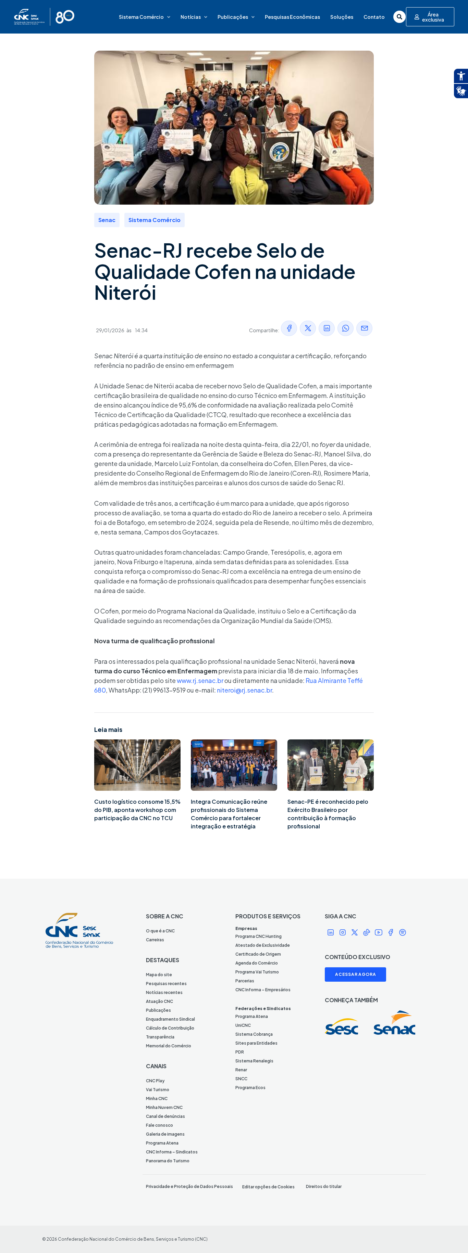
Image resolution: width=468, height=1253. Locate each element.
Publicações (233, 17)
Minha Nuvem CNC (164, 1107)
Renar (241, 1069)
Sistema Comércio (141, 17)
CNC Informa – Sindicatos (172, 1151)
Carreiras (155, 939)
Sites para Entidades (256, 1043)
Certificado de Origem (258, 954)
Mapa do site (159, 974)
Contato (374, 17)
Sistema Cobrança (254, 1034)
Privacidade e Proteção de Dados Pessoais (189, 1186)
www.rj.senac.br (200, 680)
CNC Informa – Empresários (263, 989)
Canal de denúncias (165, 1116)
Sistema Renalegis (254, 1060)
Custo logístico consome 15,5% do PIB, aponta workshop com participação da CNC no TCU (137, 810)
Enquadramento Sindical (170, 1019)
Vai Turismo (157, 1089)
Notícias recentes (164, 992)
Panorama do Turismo (167, 1160)
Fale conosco (159, 1125)
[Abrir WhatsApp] (451, 1235)
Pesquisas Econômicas (292, 17)
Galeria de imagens (165, 1134)
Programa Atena (162, 1143)
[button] (289, 328)
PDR (239, 1052)
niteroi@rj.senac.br (244, 690)
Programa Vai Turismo (257, 971)
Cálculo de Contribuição (170, 1028)
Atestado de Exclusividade (262, 945)
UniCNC (243, 1025)
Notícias (191, 17)
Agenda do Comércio (256, 963)
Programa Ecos (250, 1087)
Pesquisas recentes (166, 983)
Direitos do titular (324, 1186)
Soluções (341, 17)
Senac (106, 219)
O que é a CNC (160, 930)
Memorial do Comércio (168, 1045)
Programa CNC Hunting (258, 936)
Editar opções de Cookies (268, 1186)
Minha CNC (157, 1098)
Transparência (160, 1036)
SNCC (241, 1078)
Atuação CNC (159, 1001)
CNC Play (155, 1080)
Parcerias (244, 980)
